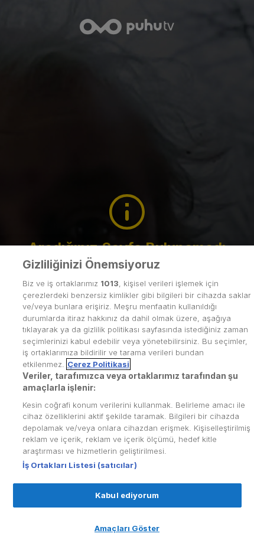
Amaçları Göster (127, 528)
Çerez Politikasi (98, 364)
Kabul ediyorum (127, 495)
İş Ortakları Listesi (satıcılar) (79, 465)
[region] (127, 397)
